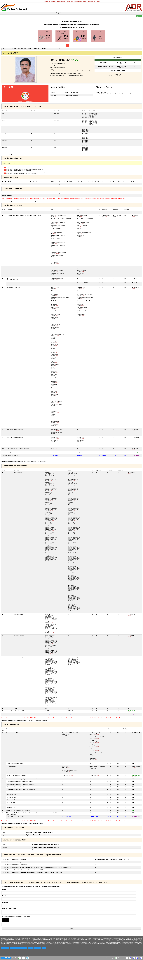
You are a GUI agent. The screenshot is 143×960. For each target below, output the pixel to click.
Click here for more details (118, 70)
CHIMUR (30, 48)
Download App (110, 958)
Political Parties (37, 13)
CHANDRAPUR (22, 48)
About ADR (129, 13)
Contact (30, 948)
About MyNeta (138, 13)
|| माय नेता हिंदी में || (57, 13)
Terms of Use (37, 948)
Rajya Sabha (28, 13)
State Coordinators (22, 948)
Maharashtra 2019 (12, 48)
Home (2, 13)
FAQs (44, 948)
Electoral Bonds (47, 13)
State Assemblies (18, 13)
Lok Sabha (9, 13)
